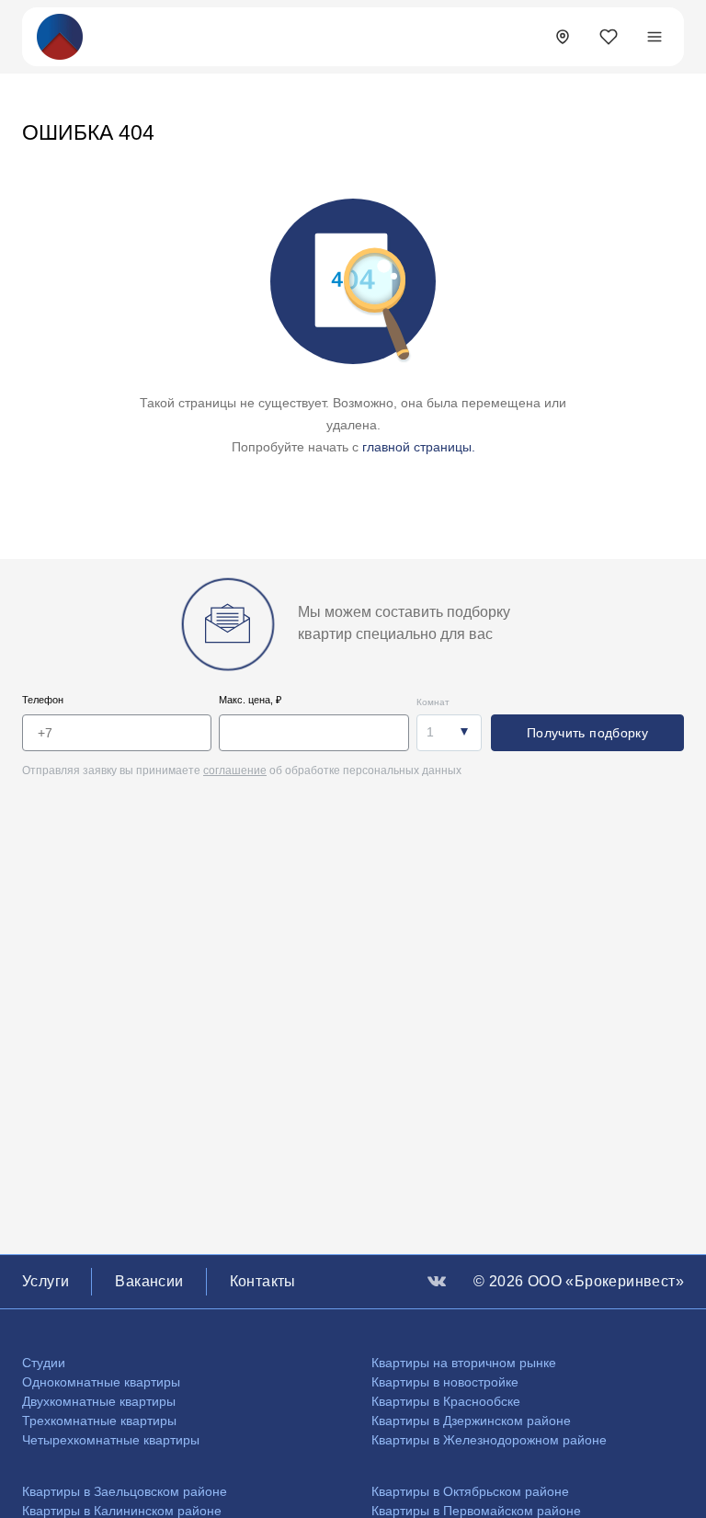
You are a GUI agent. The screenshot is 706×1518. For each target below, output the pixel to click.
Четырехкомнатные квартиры (110, 1439)
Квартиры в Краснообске (445, 1401)
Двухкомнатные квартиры (99, 1401)
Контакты (263, 1281)
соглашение (235, 770)
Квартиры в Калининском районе (122, 1510)
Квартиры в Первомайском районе (476, 1510)
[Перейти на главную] (60, 35)
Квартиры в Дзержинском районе (471, 1420)
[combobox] (449, 732)
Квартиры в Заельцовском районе (124, 1491)
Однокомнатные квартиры (101, 1382)
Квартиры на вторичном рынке (463, 1362)
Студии (43, 1362)
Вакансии (149, 1281)
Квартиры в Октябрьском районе (470, 1491)
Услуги (45, 1281)
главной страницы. (418, 446)
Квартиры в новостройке (444, 1382)
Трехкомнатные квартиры (99, 1420)
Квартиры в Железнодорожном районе (489, 1439)
